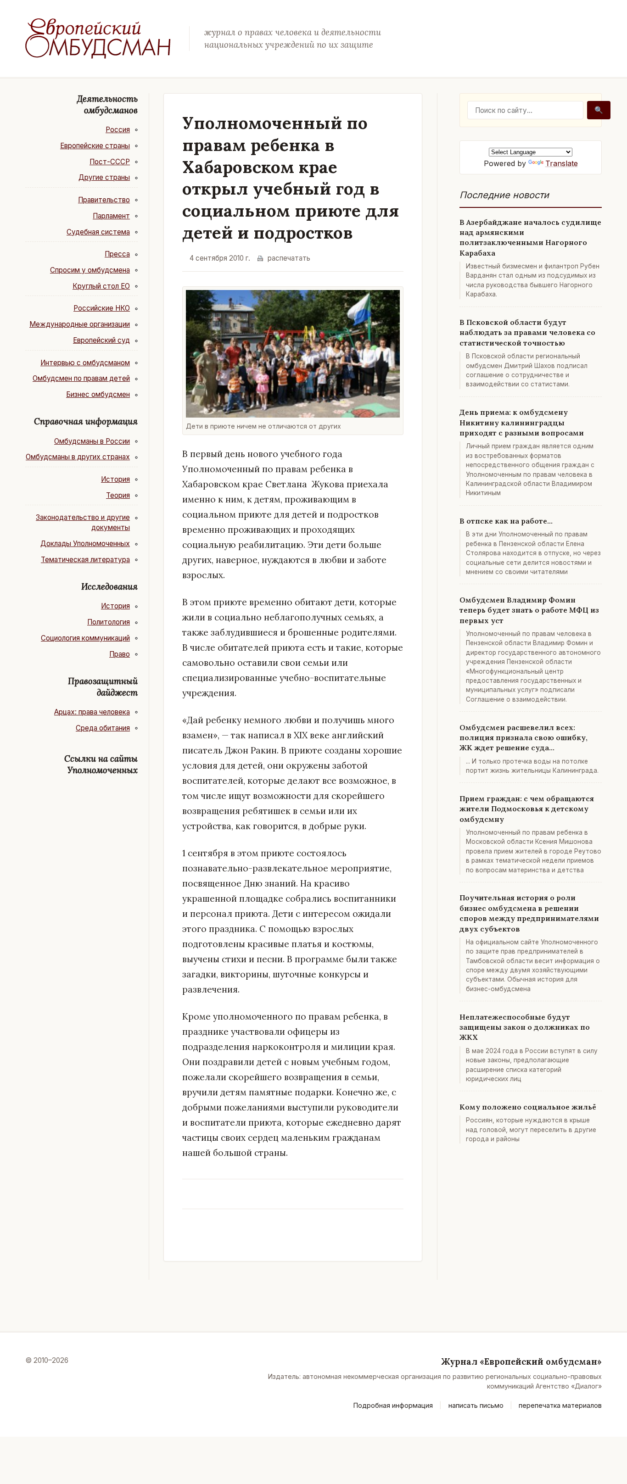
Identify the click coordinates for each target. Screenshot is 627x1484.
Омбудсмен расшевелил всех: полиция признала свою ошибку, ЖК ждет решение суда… (523, 738)
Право (119, 654)
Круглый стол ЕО (101, 286)
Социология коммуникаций (85, 638)
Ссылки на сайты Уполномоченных (101, 764)
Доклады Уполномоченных (85, 543)
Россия (118, 129)
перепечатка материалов (560, 1405)
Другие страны (104, 177)
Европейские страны (95, 145)
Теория (118, 495)
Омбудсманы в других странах (78, 456)
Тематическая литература (85, 559)
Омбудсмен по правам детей (81, 378)
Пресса (117, 254)
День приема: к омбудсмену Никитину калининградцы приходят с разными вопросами (521, 422)
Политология (108, 622)
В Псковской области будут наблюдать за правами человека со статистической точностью (527, 332)
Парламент (111, 216)
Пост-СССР (110, 161)
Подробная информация (393, 1405)
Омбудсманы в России (92, 441)
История (115, 479)
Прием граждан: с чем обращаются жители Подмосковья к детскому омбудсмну (526, 809)
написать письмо (476, 1405)
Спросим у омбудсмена (90, 270)
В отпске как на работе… (506, 520)
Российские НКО (101, 308)
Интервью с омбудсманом (85, 362)
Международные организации (79, 324)
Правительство (104, 199)
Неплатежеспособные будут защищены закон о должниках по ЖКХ (524, 1027)
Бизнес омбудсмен (98, 394)
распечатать (289, 258)
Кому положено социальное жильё (527, 1106)
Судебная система (98, 232)
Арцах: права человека (92, 712)
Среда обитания (103, 728)
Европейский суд (101, 340)
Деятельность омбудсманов (107, 104)
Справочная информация (86, 421)
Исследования (109, 586)
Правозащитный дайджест (103, 686)
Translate (561, 163)
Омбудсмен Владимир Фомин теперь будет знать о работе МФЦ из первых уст (529, 610)
